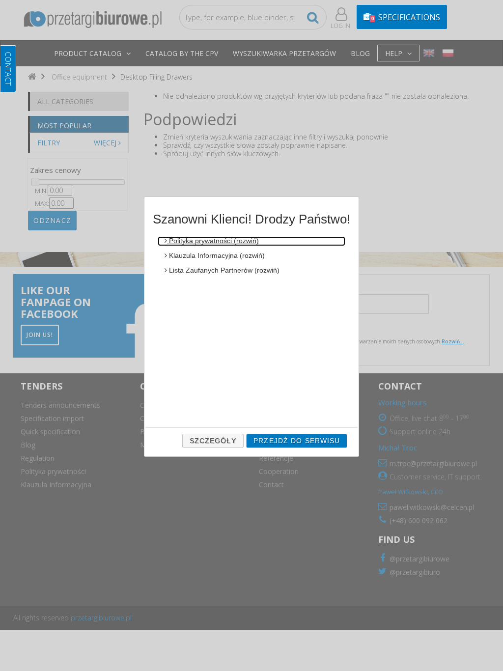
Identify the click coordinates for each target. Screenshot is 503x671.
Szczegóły (213, 441)
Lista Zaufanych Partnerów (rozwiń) (223, 270)
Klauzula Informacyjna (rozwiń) (216, 255)
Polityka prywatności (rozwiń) (213, 241)
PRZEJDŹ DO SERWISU (296, 441)
